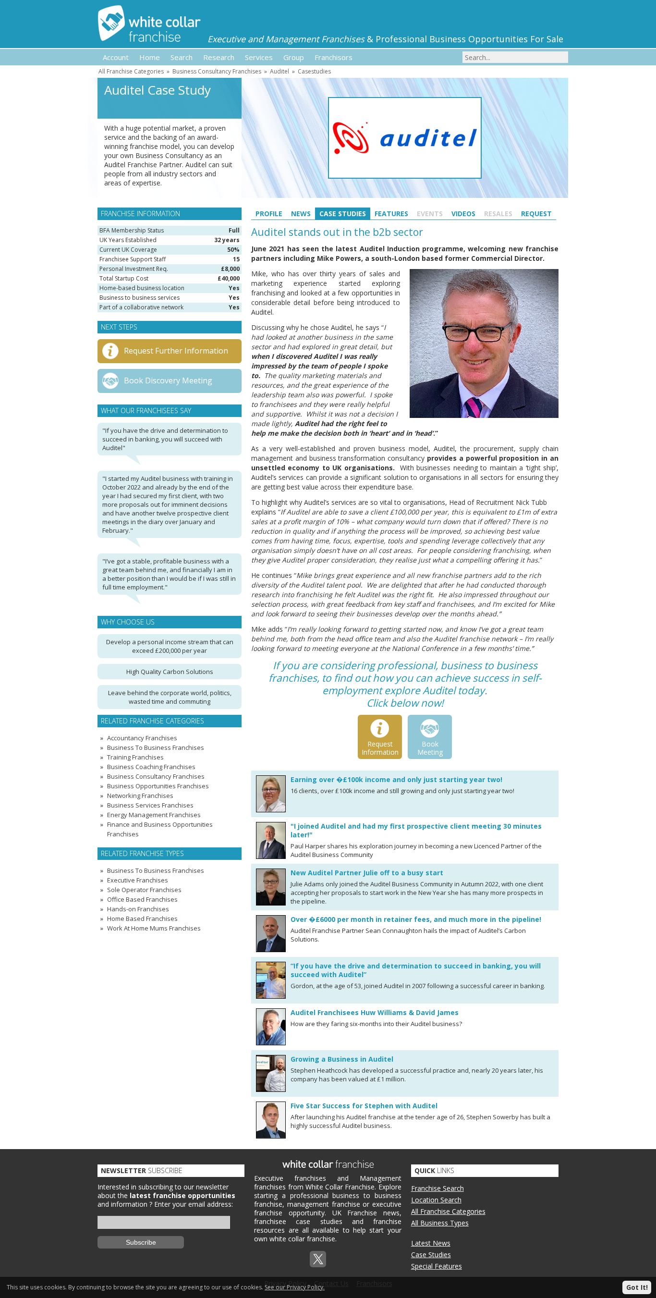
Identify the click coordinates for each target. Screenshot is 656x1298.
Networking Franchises (140, 795)
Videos (463, 213)
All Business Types (440, 1222)
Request (536, 213)
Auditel (279, 71)
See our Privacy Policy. (295, 1287)
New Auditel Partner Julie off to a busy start (367, 872)
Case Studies (342, 213)
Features (391, 213)
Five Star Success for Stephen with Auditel (364, 1105)
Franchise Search (437, 1188)
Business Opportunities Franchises (158, 786)
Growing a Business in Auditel (342, 1059)
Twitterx (318, 1259)
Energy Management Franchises (154, 814)
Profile (268, 213)
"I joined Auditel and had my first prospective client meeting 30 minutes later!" (416, 830)
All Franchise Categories (131, 71)
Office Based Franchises (142, 899)
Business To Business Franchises (155, 747)
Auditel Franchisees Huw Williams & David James (375, 1012)
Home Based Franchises (142, 918)
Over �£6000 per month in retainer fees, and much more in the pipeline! (416, 919)
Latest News (430, 1243)
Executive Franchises (137, 880)
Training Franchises (135, 757)
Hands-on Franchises (138, 909)
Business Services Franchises (150, 805)
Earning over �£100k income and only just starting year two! (396, 779)
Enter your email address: (193, 1204)
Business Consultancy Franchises (216, 71)
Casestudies (314, 71)
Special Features (436, 1266)
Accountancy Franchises (142, 738)
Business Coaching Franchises (151, 766)
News (301, 213)
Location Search (436, 1199)
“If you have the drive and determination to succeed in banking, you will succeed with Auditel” (416, 970)
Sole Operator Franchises (144, 889)
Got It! (637, 1287)
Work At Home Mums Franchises (154, 928)
